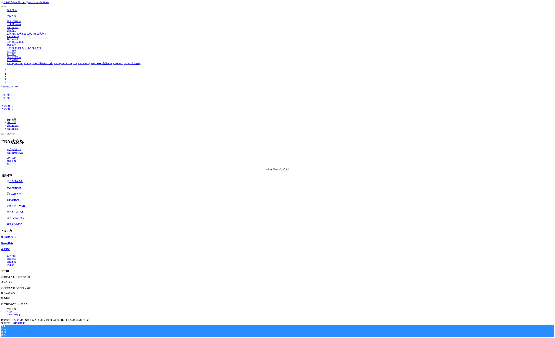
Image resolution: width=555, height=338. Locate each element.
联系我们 (11, 265)
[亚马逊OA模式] (15, 218)
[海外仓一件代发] (16, 206)
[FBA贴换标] (14, 194)
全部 (9, 42)
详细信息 (11, 158)
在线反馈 (11, 262)
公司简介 (11, 255)
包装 (9, 164)
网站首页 (11, 16)
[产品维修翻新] (15, 181)
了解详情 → (7, 94)
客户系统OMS (8, 237)
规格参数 (11, 161)
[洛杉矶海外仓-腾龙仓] (277, 2)
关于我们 (5, 249)
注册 (14, 10)
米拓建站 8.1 (19, 323)
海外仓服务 (12, 128)
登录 (9, 10)
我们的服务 (12, 125)
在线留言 (11, 258)
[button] (6, 86)
